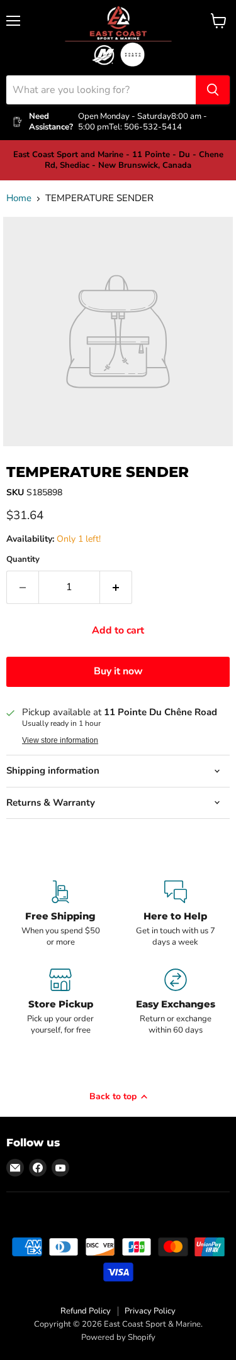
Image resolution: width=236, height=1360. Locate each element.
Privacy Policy (150, 1311)
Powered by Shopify (118, 1337)
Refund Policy (85, 1311)
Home (18, 198)
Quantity (23, 559)
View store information (60, 740)
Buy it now (118, 671)
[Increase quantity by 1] (116, 587)
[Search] (213, 89)
